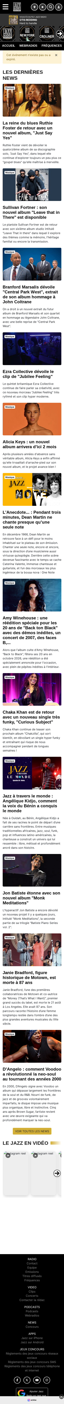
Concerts (32, 1295)
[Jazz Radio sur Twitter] (26, 1380)
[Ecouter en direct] (42, 7)
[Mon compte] (58, 7)
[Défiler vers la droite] (57, 1173)
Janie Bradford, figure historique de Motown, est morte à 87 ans (29, 977)
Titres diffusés (32, 1276)
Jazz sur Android (32, 1342)
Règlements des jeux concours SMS (32, 1362)
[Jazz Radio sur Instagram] (46, 1380)
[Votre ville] (34, 7)
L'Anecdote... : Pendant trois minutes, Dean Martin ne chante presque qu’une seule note (32, 519)
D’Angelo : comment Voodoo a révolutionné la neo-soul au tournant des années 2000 (32, 1074)
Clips (32, 1291)
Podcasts (32, 1311)
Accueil (8, 45)
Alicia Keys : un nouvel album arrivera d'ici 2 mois (29, 444)
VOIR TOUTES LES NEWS (32, 1131)
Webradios (28, 45)
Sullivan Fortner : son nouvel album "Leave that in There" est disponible (31, 212)
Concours (32, 1326)
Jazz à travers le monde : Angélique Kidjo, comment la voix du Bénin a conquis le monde (30, 803)
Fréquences (52, 45)
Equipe (32, 1267)
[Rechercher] (50, 7)
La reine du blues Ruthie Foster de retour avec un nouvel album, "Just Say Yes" (28, 130)
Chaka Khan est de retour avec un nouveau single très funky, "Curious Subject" (31, 717)
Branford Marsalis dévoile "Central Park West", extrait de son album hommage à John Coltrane (30, 294)
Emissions (32, 1271)
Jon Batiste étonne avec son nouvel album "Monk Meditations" (31, 898)
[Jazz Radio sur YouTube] (37, 1380)
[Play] (4, 31)
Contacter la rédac (32, 1300)
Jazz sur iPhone (32, 1338)
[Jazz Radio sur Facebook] (17, 1380)
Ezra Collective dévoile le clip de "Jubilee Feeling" (28, 374)
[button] (16, 1173)
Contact (32, 1263)
